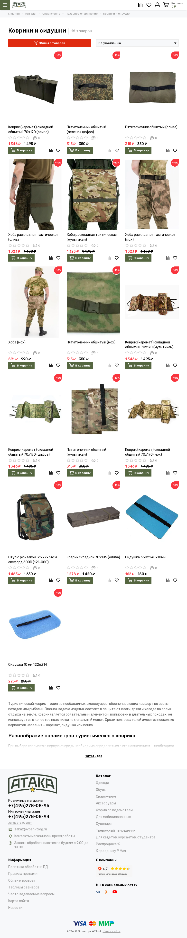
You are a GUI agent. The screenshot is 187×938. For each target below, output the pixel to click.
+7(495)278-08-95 (28, 805)
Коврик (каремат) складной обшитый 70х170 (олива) (30, 129)
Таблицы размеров (23, 887)
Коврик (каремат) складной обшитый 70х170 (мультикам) (149, 344)
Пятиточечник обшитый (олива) (151, 127)
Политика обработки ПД (28, 867)
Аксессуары (106, 803)
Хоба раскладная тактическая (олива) (33, 237)
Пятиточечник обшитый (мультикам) (86, 452)
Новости (15, 908)
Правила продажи (22, 874)
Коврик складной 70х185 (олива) (93, 557)
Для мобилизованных (113, 817)
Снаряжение (106, 796)
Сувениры (104, 824)
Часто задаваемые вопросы (31, 894)
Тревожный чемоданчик (115, 830)
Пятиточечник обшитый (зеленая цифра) (86, 129)
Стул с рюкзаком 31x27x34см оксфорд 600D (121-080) (32, 559)
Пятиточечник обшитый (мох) (91, 342)
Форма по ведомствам (114, 810)
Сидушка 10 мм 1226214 (27, 665)
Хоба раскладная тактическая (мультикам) (92, 237)
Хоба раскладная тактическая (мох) (150, 237)
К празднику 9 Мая (111, 851)
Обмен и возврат (22, 880)
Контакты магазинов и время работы (44, 836)
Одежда (102, 783)
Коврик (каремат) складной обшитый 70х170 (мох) (147, 452)
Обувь (101, 790)
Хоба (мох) (17, 342)
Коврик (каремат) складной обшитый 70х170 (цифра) (30, 452)
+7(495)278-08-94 (29, 816)
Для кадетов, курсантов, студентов (126, 837)
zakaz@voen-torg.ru (30, 829)
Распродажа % (108, 844)
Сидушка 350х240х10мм (145, 557)
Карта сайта (18, 901)
